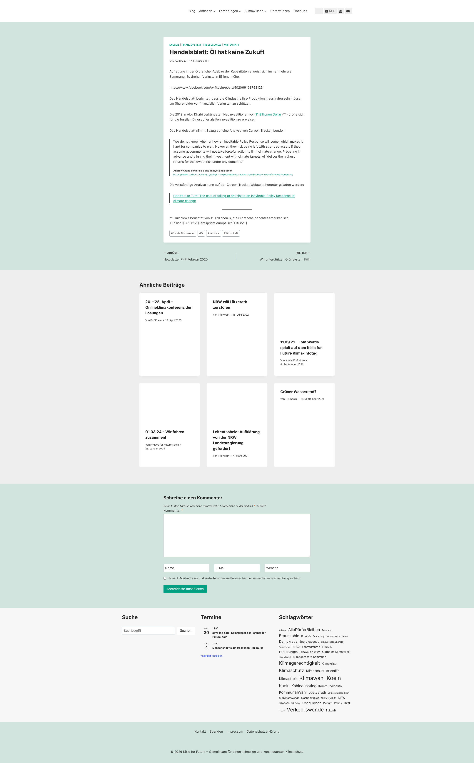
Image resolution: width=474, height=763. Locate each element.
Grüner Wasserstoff (298, 392)
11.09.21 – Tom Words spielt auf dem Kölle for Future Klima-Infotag (301, 347)
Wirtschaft (231, 44)
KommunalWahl (293, 692)
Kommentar (173, 510)
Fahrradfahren (311, 647)
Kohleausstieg (303, 685)
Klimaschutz (291, 670)
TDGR (282, 710)
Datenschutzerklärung (263, 731)
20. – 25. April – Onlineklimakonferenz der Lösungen (168, 307)
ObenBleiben (311, 703)
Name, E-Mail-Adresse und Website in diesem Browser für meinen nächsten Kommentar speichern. (234, 578)
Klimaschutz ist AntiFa (323, 671)
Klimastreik (288, 678)
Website (272, 568)
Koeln (334, 678)
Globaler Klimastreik (336, 652)
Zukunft (331, 710)
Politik (338, 703)
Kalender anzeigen (212, 655)
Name (169, 568)
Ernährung (284, 647)
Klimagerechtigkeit (299, 663)
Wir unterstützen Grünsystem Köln (285, 256)
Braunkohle (289, 635)
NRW (341, 698)
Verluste (213, 233)
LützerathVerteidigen (338, 692)
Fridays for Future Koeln (164, 444)
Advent (282, 630)
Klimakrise (329, 663)
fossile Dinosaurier (183, 233)
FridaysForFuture (310, 651)
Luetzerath (317, 692)
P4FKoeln (180, 61)
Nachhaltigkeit (310, 697)
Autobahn (327, 630)
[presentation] (304, 313)
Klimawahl (312, 678)
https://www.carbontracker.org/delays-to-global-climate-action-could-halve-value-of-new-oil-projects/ (233, 174)
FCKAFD (327, 646)
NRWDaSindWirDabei (290, 703)
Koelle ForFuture (295, 360)
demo (345, 636)
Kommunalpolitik (330, 686)
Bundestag (318, 636)
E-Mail (220, 568)
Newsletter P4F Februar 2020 (185, 256)
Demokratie (288, 641)
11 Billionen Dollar (268, 114)
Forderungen (288, 652)
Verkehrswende (305, 709)
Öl (201, 233)
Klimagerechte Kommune (309, 657)
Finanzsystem (191, 44)
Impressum (235, 731)
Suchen (186, 630)
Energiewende (309, 641)
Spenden (216, 731)
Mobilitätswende (289, 697)
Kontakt (200, 731)
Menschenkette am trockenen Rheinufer (237, 648)
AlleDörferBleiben (304, 629)
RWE (347, 703)
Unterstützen (280, 11)
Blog (192, 11)
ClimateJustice (333, 636)
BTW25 (306, 636)
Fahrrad (295, 647)
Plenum (327, 703)
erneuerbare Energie (332, 641)
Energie (174, 44)
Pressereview (212, 44)
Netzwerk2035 (328, 698)
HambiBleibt (285, 657)
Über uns (300, 11)
